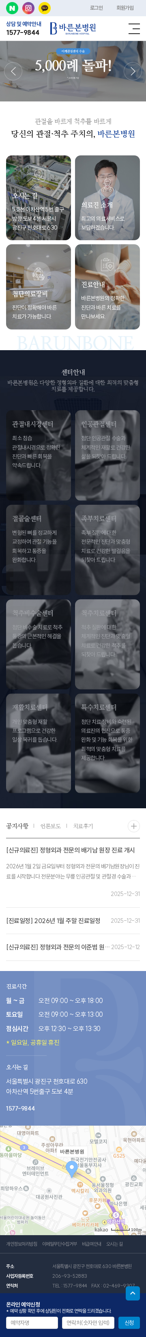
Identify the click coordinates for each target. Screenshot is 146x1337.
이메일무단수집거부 (59, 1244)
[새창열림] (12, 8)
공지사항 (17, 823)
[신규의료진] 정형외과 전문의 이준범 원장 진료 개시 (70, 945)
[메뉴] (134, 29)
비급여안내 (91, 1244)
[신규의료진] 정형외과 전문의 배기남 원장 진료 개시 (70, 848)
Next (133, 71)
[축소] (136, 1179)
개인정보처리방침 (21, 1244)
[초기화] (136, 1194)
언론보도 (50, 824)
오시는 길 (114, 1244)
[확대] (136, 1165)
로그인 (96, 7)
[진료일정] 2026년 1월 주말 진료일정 (53, 919)
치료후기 (83, 824)
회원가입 (124, 7)
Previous (13, 71)
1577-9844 (22, 32)
